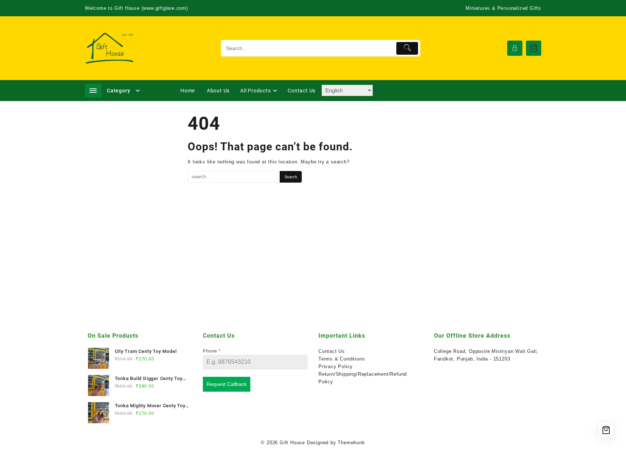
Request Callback (226, 384)
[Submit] (407, 48)
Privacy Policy (335, 366)
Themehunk (351, 442)
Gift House (292, 442)
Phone (212, 351)
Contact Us (331, 351)
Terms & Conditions (341, 359)
